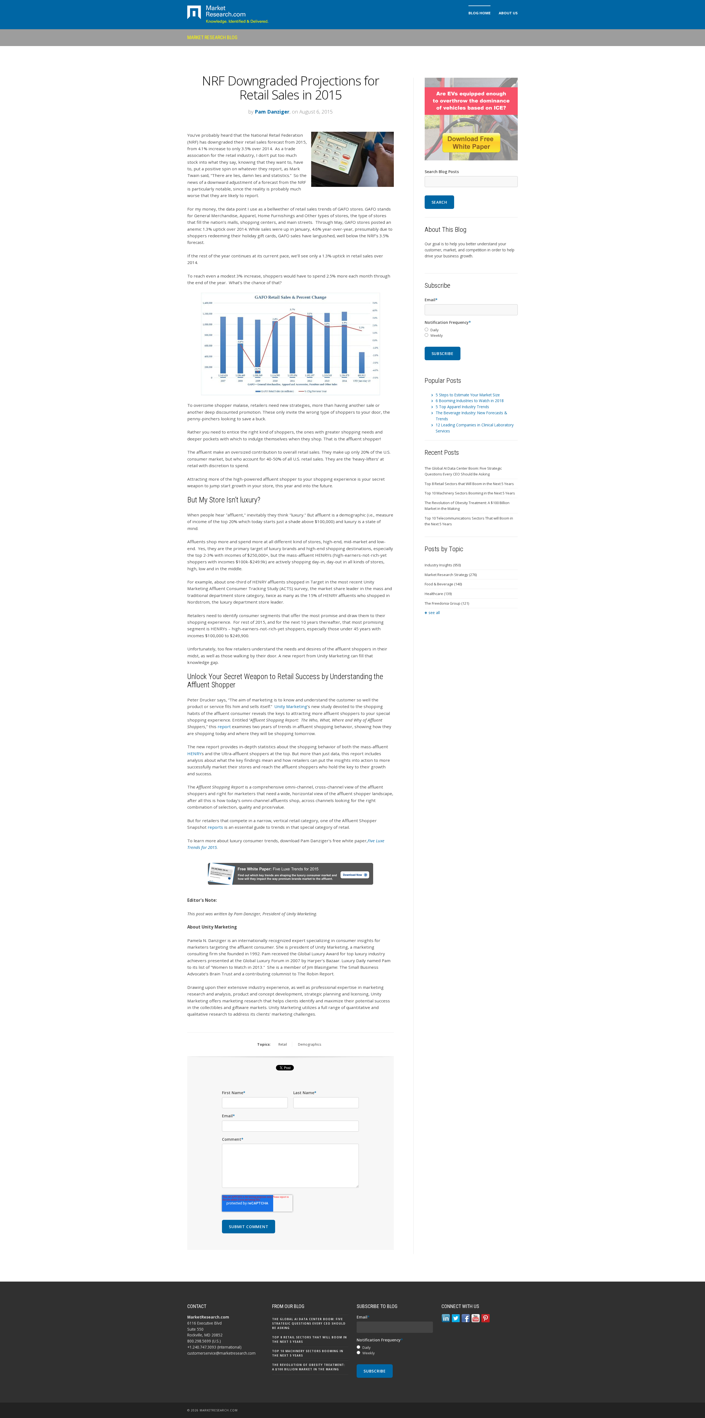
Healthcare (438, 593)
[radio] (471, 330)
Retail (282, 1044)
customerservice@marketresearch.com (221, 1353)
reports (215, 827)
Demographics (309, 1044)
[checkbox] (471, 333)
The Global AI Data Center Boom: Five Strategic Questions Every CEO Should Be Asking (463, 471)
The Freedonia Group (447, 603)
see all (434, 612)
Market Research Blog (212, 37)
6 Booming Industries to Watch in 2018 (470, 400)
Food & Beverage (443, 584)
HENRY (194, 753)
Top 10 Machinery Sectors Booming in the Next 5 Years (470, 493)
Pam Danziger (272, 111)
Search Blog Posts (442, 171)
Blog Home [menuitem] (479, 12)
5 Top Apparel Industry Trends (462, 406)
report (224, 726)
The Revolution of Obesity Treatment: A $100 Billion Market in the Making (467, 505)
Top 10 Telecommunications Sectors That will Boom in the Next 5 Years (469, 521)
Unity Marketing (290, 706)
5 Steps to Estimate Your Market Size (468, 394)
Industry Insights (443, 565)
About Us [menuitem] (508, 12)
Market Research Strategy (451, 574)
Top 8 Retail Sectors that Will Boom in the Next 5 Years (469, 483)
